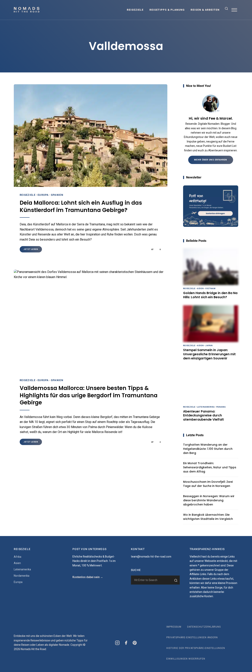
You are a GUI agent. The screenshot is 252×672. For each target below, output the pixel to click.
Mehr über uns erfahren (210, 159)
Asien (200, 288)
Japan (209, 345)
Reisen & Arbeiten (205, 10)
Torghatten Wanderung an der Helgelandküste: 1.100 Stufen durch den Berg (208, 449)
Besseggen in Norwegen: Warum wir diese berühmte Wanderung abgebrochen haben (208, 500)
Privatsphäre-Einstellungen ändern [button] (192, 637)
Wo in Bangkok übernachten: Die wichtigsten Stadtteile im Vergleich (208, 517)
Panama (221, 407)
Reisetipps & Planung (167, 10)
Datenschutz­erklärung (204, 627)
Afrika (17, 557)
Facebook (126, 642)
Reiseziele (135, 10)
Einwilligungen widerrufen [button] (185, 659)
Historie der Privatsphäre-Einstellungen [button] (195, 648)
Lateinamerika (206, 407)
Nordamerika (21, 576)
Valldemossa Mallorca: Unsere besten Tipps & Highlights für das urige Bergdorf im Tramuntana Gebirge (89, 395)
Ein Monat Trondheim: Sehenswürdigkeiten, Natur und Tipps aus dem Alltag (209, 467)
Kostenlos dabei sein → (87, 577)
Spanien (57, 195)
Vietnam (210, 288)
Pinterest (134, 642)
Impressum (173, 627)
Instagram (117, 642)
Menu (234, 10)
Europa (43, 195)
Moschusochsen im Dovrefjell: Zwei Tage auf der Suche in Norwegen (208, 484)
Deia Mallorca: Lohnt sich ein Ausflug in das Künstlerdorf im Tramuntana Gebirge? (81, 206)
